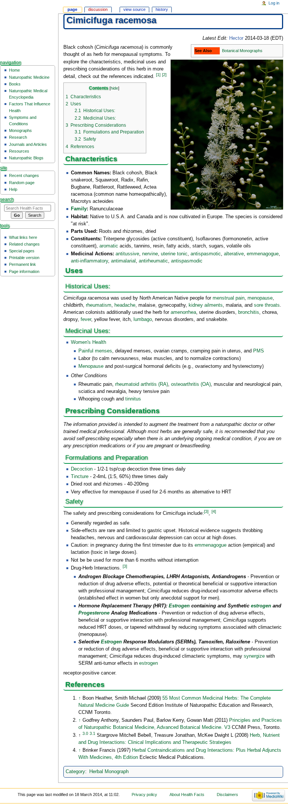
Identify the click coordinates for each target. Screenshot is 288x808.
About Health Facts (187, 794)
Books (15, 84)
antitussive (127, 253)
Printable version (24, 257)
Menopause (91, 366)
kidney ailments (206, 305)
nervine (150, 253)
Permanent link (22, 264)
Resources (19, 151)
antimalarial (123, 261)
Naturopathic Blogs (26, 158)
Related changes (24, 244)
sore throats (267, 305)
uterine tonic (174, 253)
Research (18, 137)
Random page (21, 182)
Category (75, 771)
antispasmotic (205, 253)
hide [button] (114, 88)
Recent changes (24, 175)
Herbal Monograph (109, 771)
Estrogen (179, 606)
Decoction (82, 469)
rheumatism (98, 305)
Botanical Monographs (242, 50)
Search (7, 199)
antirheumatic (153, 261)
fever (86, 319)
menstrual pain (228, 298)
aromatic (108, 246)
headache (124, 305)
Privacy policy (144, 794)
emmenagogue (263, 253)
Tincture (79, 476)
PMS (258, 351)
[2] (164, 74)
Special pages (21, 251)
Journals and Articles (28, 144)
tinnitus (133, 399)
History (162, 9)
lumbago (143, 319)
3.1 (92, 733)
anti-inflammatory (89, 261)
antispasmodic (186, 261)
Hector (236, 38)
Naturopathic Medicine (29, 77)
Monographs (20, 130)
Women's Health (88, 342)
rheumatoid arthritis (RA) (141, 384)
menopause (260, 298)
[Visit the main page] (29, 29)
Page (72, 9)
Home (14, 70)
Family (79, 208)
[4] (214, 511)
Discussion (98, 9)
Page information (24, 271)
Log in (273, 3)
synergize (254, 656)
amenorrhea (183, 312)
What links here (23, 237)
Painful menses (95, 351)
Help (13, 189)
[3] (206, 511)
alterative (234, 253)
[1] (158, 74)
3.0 (85, 733)
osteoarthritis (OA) (191, 384)
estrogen (261, 606)
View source (134, 9)
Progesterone (94, 613)
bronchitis (248, 312)
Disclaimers (227, 794)
